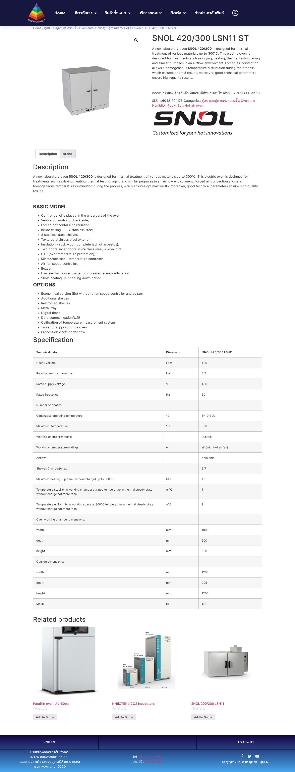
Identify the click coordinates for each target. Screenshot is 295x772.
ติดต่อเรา (178, 13)
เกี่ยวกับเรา (82, 13)
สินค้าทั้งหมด (115, 13)
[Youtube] (257, 756)
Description (48, 154)
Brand (67, 154)
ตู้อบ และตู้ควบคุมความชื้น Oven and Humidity (75, 28)
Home (37, 28)
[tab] (47, 154)
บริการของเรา (150, 13)
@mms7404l (154, 762)
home (60, 13)
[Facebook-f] (242, 756)
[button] (235, 13)
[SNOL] (192, 124)
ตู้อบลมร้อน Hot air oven (124, 28)
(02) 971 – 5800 (151, 757)
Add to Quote (45, 717)
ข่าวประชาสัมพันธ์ (209, 13)
